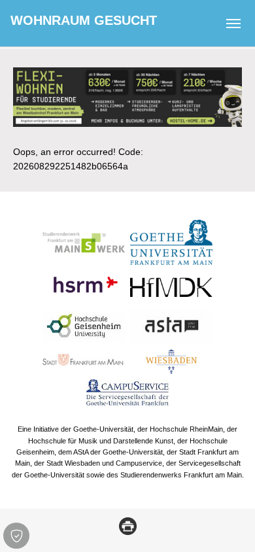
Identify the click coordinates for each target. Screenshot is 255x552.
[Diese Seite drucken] (128, 525)
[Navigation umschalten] (233, 23)
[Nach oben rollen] (228, 525)
